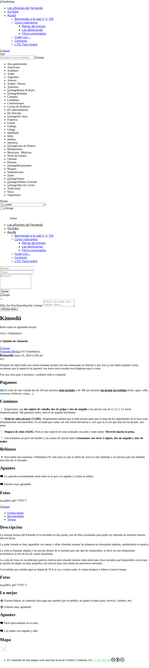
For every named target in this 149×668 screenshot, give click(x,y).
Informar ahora (9, 309)
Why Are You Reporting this (21, 305)
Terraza (11, 519)
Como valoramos (26, 22)
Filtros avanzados (34, 33)
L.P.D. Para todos (26, 44)
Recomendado (15, 516)
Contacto (21, 41)
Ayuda (11, 15)
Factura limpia (15, 512)
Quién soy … (22, 37)
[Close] (1, 299)
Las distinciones (32, 30)
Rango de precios (34, 26)
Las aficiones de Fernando (25, 8)
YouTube (13, 11)
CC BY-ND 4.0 (101, 660)
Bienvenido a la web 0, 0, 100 (34, 19)
